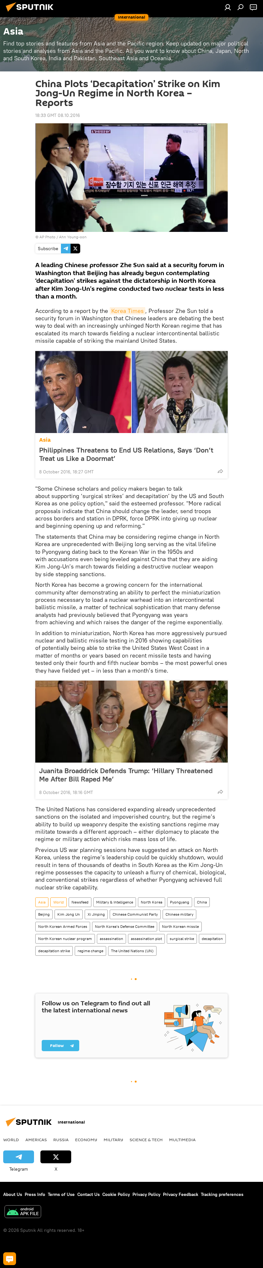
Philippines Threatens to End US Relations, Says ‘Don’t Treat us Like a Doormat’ (126, 454)
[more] (220, 471)
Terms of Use (61, 1194)
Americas (36, 1139)
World (58, 902)
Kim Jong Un (68, 914)
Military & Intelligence (114, 902)
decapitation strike (54, 950)
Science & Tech (146, 1139)
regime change (90, 950)
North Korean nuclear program (65, 938)
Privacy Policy (146, 1194)
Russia (61, 1139)
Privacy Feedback (180, 1194)
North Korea (151, 902)
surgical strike (182, 938)
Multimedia (182, 1139)
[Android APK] (23, 1212)
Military (113, 1139)
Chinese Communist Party (135, 914)
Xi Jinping (96, 914)
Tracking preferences (222, 1194)
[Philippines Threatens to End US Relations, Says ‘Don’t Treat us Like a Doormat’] (131, 392)
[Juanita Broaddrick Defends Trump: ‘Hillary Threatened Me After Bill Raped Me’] (131, 722)
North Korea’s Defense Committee (124, 926)
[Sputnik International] (31, 12)
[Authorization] (227, 7)
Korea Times (127, 311)
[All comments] (9, 1258)
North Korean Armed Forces (62, 926)
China (202, 902)
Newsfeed (80, 902)
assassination (111, 938)
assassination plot (146, 938)
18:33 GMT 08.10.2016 (57, 115)
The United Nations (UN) (132, 950)
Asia (45, 440)
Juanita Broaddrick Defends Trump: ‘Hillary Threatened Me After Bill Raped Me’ (126, 774)
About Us (12, 1194)
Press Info (35, 1194)
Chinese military (179, 914)
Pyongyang (179, 902)
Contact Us (88, 1194)
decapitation (212, 938)
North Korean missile (180, 926)
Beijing (44, 914)
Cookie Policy (116, 1194)
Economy (86, 1139)
